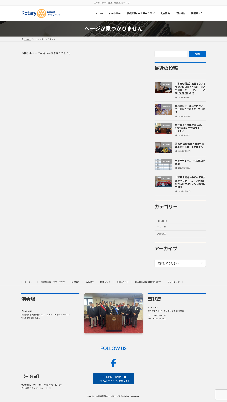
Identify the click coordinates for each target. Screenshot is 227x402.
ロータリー (29, 282)
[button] (113, 378)
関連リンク (105, 282)
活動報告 (161, 234)
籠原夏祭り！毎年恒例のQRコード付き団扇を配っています (190, 109)
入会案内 (75, 282)
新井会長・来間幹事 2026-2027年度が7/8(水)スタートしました (189, 128)
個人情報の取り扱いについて (148, 282)
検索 (197, 54)
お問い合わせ (123, 282)
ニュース (161, 227)
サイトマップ (173, 282)
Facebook (162, 220)
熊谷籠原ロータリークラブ (53, 282)
